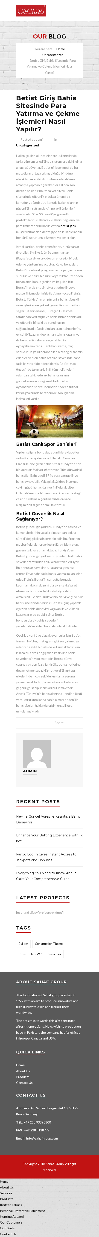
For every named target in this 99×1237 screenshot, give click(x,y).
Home (60, 49)
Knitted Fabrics (11, 1205)
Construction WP (30, 954)
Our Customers (11, 1222)
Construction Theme (49, 944)
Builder (23, 944)
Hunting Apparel (12, 1216)
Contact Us (24, 1083)
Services (6, 1193)
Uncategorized (53, 55)
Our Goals (7, 1228)
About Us (23, 1071)
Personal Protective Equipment (22, 1211)
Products (22, 1077)
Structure (55, 954)
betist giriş (68, 226)
